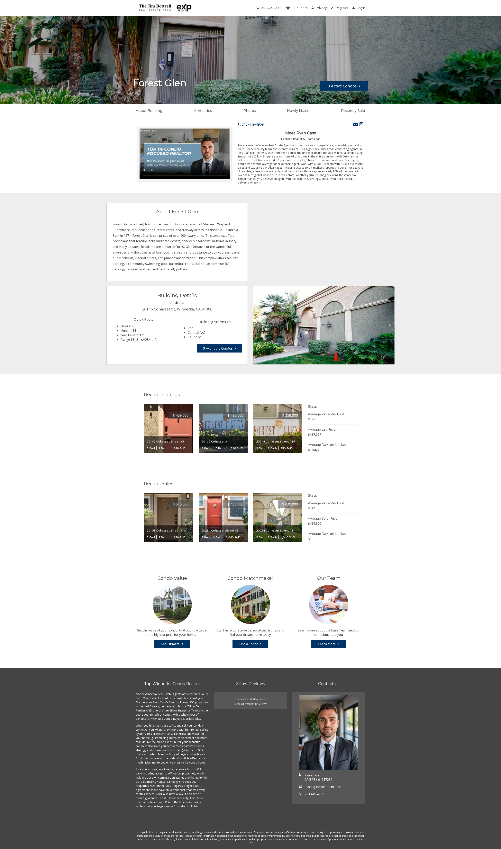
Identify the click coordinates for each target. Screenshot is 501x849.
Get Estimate (170, 644)
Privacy (321, 8)
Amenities (203, 111)
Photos (249, 111)
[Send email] (355, 124)
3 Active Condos (342, 86)
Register (342, 8)
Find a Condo (248, 644)
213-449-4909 (271, 8)
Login (361, 8)
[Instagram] (361, 124)
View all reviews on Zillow (250, 704)
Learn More (327, 644)
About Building (149, 111)
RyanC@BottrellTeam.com (323, 787)
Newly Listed (298, 111)
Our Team (300, 8)
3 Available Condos (218, 348)
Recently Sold (353, 111)
